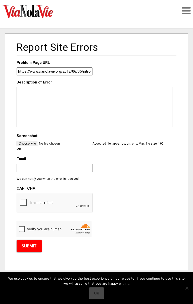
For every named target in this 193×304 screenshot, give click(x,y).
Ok (96, 293)
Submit (29, 246)
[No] (186, 288)
